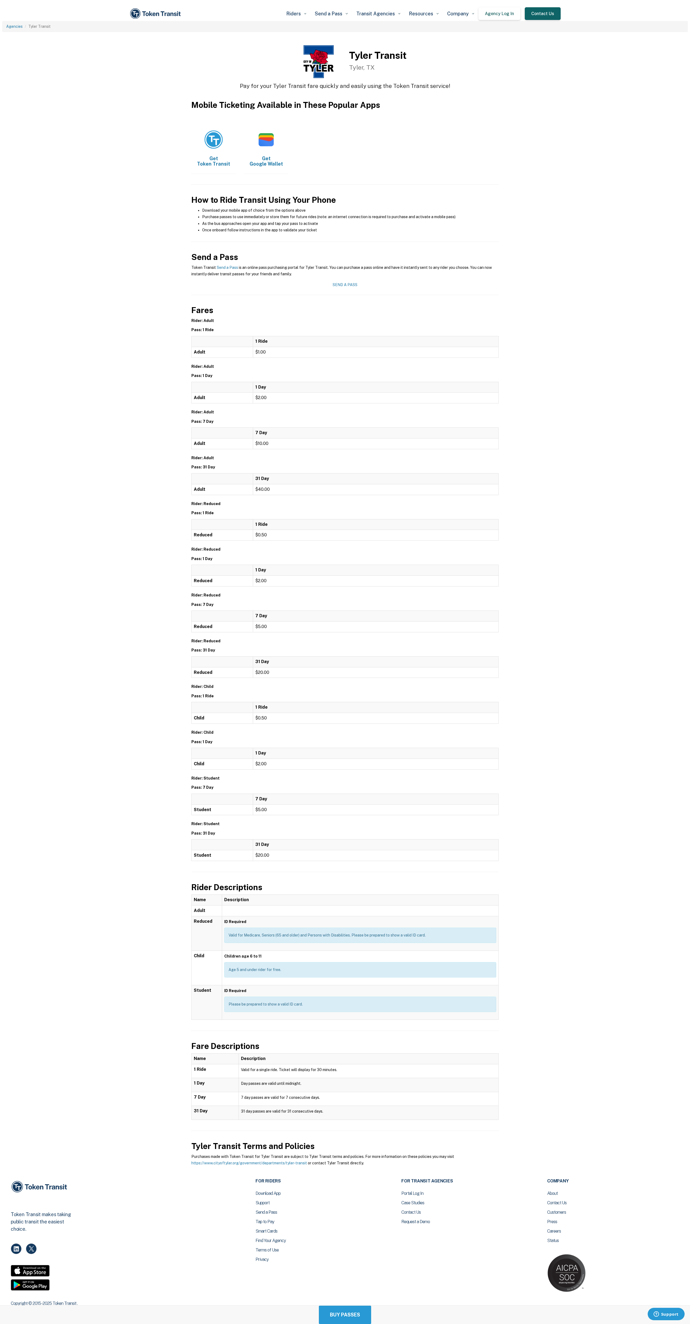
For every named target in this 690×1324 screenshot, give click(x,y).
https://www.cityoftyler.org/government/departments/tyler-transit (249, 1163)
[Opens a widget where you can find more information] (666, 1314)
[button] (296, 13)
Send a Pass (227, 267)
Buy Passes (345, 1315)
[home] (156, 13)
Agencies (14, 26)
